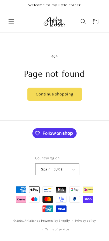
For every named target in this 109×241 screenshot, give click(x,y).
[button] (11, 21)
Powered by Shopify (55, 221)
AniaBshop (32, 221)
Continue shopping (55, 94)
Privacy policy (85, 221)
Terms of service (57, 229)
